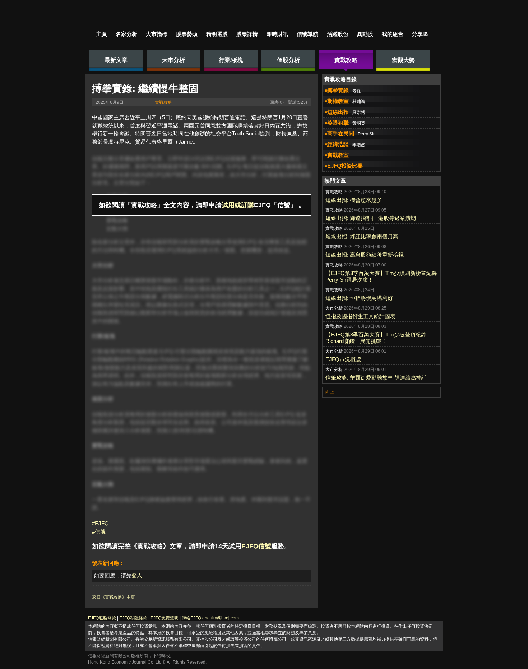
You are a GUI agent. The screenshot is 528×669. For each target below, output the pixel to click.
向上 (329, 392)
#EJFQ (100, 523)
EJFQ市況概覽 (343, 359)
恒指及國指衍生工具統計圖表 (360, 316)
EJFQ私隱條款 (133, 618)
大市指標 (156, 34)
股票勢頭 (187, 34)
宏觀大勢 (117, 229)
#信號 (99, 532)
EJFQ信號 (256, 546)
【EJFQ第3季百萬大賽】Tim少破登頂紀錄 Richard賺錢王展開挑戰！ (375, 337)
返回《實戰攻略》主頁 (113, 597)
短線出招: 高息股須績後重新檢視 (364, 255)
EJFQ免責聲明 (164, 618)
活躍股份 (337, 34)
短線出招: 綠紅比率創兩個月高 (361, 236)
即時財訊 (277, 34)
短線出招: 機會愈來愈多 (353, 200)
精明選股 (217, 34)
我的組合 (392, 34)
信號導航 (307, 34)
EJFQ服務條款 (102, 618)
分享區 (420, 34)
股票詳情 (247, 34)
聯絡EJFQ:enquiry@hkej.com (210, 618)
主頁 (101, 34)
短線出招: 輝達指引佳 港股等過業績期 (370, 218)
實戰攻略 (163, 102)
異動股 (365, 34)
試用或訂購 (238, 205)
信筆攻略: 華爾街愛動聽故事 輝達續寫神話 (376, 378)
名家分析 (126, 34)
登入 (136, 575)
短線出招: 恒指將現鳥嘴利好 (359, 298)
